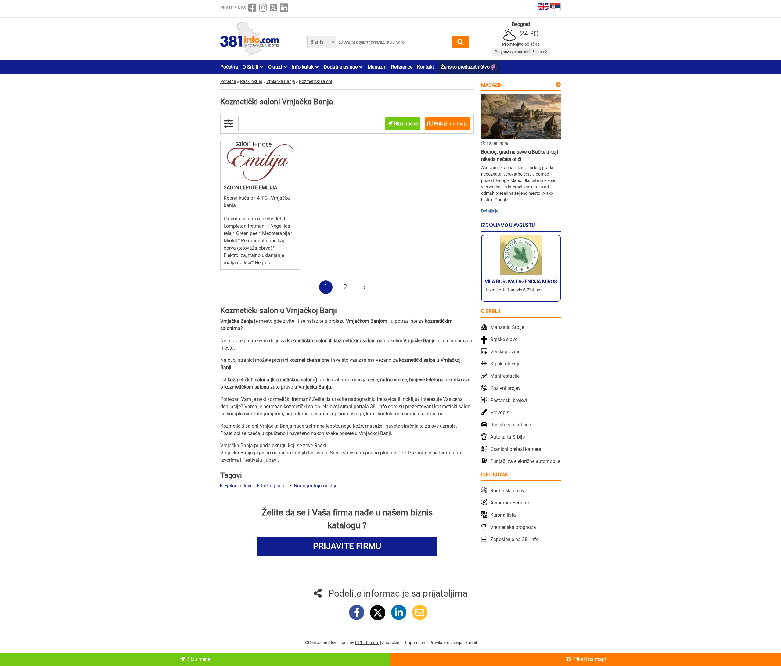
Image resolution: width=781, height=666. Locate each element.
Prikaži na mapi (588, 659)
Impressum (416, 642)
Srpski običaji (504, 364)
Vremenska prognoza (513, 527)
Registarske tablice (510, 425)
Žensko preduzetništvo (466, 67)
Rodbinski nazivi (508, 490)
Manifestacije (505, 376)
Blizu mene (197, 659)
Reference (401, 67)
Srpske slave (503, 339)
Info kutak (303, 67)
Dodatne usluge (341, 67)
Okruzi (275, 67)
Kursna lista (503, 515)
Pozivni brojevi (506, 388)
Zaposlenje (392, 642)
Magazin (377, 67)
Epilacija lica (237, 486)
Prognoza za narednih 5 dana (520, 52)
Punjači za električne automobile (525, 461)
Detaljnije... (491, 210)
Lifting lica (272, 486)
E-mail (471, 642)
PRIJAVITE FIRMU (347, 546)
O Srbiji (251, 67)
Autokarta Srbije (507, 437)
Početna (229, 67)
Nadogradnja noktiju (315, 486)
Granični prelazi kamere (515, 449)
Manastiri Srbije (507, 327)
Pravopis (499, 412)
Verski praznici (506, 351)
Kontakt (425, 67)
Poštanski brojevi (508, 400)
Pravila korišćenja (446, 642)
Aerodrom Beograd (510, 503)
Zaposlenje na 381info (514, 539)
